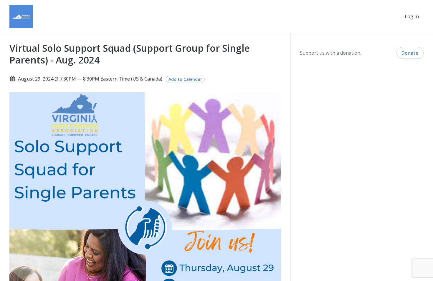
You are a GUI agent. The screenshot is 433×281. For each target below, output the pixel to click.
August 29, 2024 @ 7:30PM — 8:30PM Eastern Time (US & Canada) (90, 79)
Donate (410, 53)
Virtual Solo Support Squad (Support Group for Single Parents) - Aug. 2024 (129, 54)
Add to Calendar (185, 79)
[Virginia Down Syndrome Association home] (21, 16)
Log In (412, 16)
